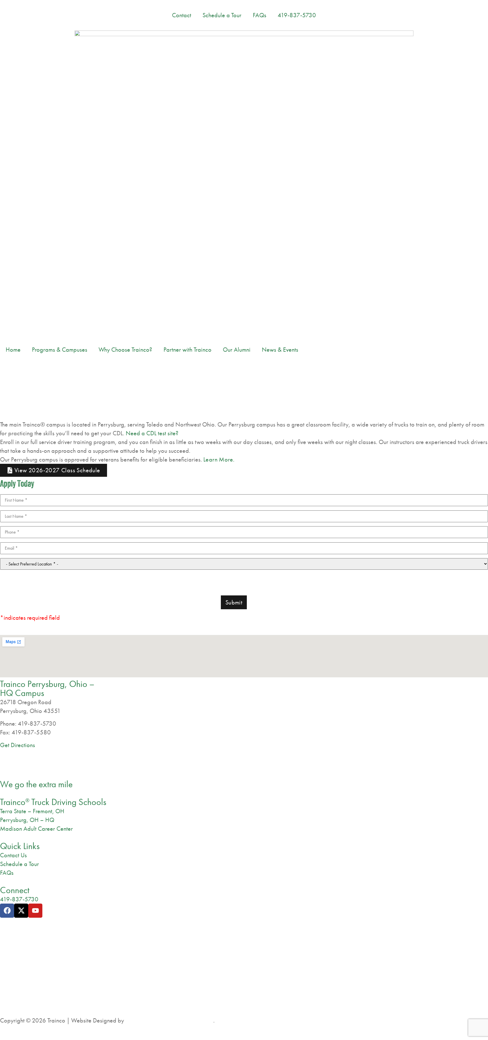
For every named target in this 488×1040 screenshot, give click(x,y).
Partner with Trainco (188, 349)
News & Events (280, 349)
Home (13, 349)
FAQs (259, 15)
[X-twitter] (21, 911)
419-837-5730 (297, 15)
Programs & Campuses (59, 349)
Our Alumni (236, 349)
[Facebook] (7, 911)
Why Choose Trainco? (125, 349)
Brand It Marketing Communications (169, 1020)
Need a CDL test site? (152, 433)
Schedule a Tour (221, 15)
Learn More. (218, 459)
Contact (181, 15)
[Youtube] (35, 911)
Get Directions (17, 745)
